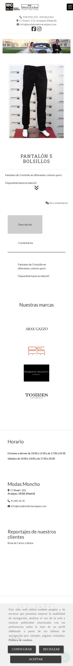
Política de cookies (20, 640)
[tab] (25, 224)
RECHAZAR (51, 649)
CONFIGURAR (22, 649)
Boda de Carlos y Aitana (20, 543)
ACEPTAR (36, 659)
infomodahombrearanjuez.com (28, 506)
